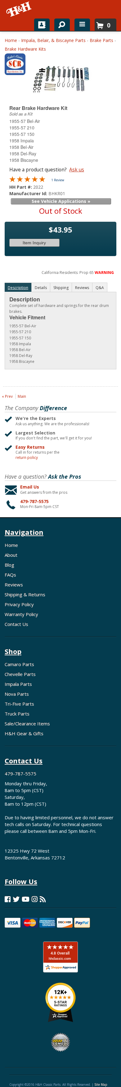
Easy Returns (30, 447)
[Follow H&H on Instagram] (35, 899)
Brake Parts (101, 40)
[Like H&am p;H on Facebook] (8, 899)
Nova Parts (17, 694)
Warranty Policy (21, 614)
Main (22, 396)
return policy (27, 457)
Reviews (14, 584)
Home (11, 40)
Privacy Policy (19, 604)
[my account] (42, 25)
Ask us (76, 169)
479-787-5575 (34, 501)
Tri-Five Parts (19, 704)
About (11, 555)
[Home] (19, 9)
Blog (9, 565)
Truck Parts (17, 714)
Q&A (100, 287)
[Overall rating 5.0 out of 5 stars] (27, 180)
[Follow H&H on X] (16, 899)
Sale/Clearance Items (27, 723)
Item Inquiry (34, 242)
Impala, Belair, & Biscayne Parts (53, 40)
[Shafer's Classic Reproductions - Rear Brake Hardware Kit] (15, 65)
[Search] (59, 23)
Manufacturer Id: (28, 193)
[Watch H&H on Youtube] (25, 899)
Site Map (100, 1084)
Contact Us (16, 624)
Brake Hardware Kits (25, 49)
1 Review (57, 180)
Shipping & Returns (25, 594)
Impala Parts (18, 684)
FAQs (10, 575)
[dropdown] (82, 25)
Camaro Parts (19, 664)
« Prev (7, 396)
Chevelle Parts (20, 674)
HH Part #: (21, 187)
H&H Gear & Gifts (24, 733)
